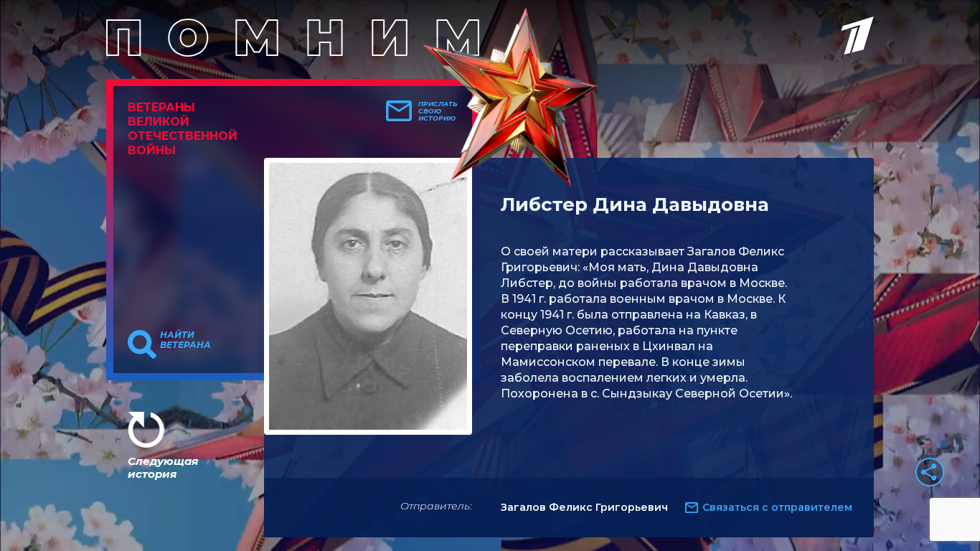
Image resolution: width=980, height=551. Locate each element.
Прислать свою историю (438, 111)
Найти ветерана (185, 340)
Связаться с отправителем (777, 507)
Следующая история (163, 467)
